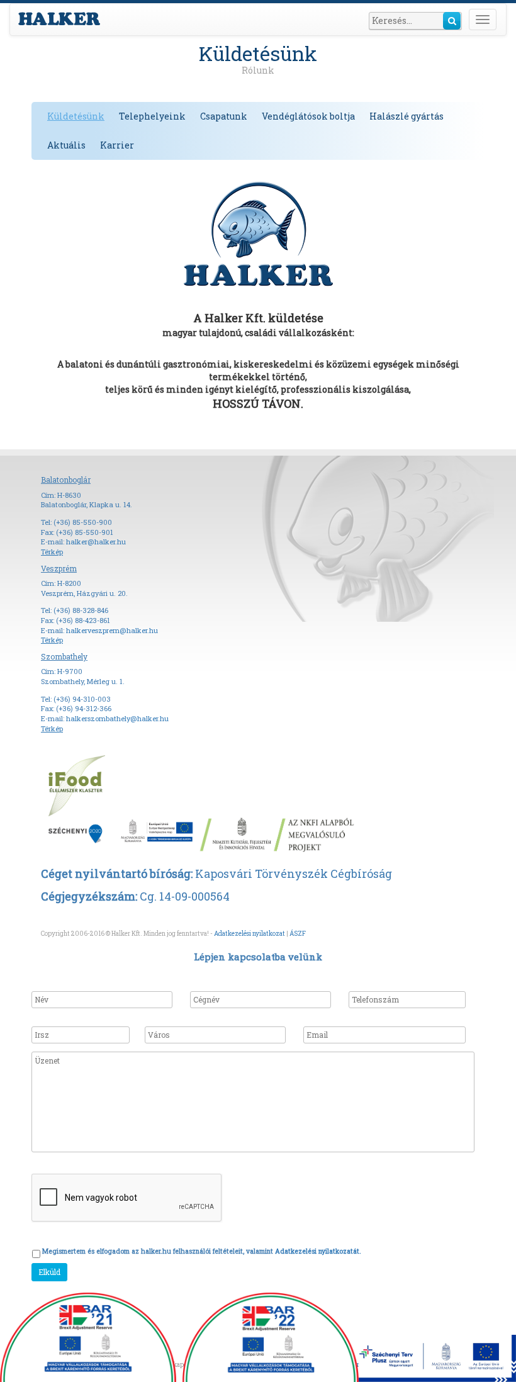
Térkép (52, 551)
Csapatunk (223, 116)
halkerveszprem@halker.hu (112, 630)
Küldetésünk (75, 116)
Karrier (117, 145)
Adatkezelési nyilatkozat (249, 934)
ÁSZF (297, 934)
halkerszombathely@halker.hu (117, 718)
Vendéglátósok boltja (308, 116)
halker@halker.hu (96, 541)
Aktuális (66, 145)
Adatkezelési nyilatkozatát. (318, 1251)
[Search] (452, 21)
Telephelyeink (152, 116)
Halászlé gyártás (406, 116)
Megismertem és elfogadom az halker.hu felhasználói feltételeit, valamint (201, 1251)
